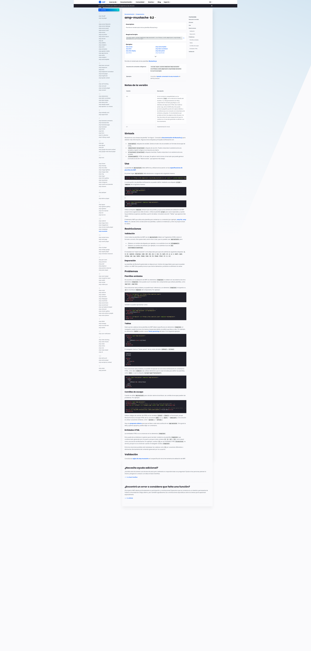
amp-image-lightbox (104, 170)
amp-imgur (102, 176)
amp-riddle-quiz (103, 284)
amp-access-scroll (104, 30)
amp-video (102, 344)
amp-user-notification (105, 333)
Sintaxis (191, 22)
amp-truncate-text (104, 325)
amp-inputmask (103, 180)
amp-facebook (103, 127)
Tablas (191, 43)
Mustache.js (153, 61)
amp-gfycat (102, 145)
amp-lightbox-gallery (104, 206)
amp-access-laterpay (104, 26)
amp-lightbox (102, 208)
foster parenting (154, 331)
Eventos (151, 2)
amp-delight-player (104, 104)
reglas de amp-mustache (140, 458)
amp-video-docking (104, 339)
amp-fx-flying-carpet (104, 137)
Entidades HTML (194, 48)
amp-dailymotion (103, 96)
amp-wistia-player (104, 360)
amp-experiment (103, 114)
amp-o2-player (103, 247)
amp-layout (102, 204)
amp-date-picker (103, 102)
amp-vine (101, 348)
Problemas (191, 37)
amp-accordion (103, 34)
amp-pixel (101, 264)
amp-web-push (103, 358)
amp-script (102, 290)
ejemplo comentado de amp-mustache (168, 76)
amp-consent (102, 90)
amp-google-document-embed (107, 149)
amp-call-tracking (103, 84)
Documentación (126, 2)
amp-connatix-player (104, 88)
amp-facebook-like (104, 122)
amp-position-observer (105, 268)
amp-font (101, 131)
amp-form (101, 133)
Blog (159, 2)
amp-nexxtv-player (104, 241)
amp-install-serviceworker (106, 184)
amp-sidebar (102, 294)
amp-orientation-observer (106, 253)
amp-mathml (102, 221)
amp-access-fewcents (104, 24)
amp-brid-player (103, 73)
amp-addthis (102, 43)
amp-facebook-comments (106, 120)
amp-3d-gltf (102, 16)
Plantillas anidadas (194, 40)
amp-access (102, 32)
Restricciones (192, 28)
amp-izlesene (102, 186)
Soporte (166, 2)
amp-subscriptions (104, 315)
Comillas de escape (194, 45)
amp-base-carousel (104, 65)
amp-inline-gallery (104, 178)
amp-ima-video (103, 168)
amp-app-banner (103, 53)
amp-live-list (102, 215)
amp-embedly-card (104, 112)
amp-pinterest (103, 262)
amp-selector (102, 292)
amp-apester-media (104, 51)
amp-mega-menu (103, 223)
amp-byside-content (104, 78)
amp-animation (103, 49)
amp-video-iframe (104, 342)
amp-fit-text (102, 129)
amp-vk (101, 352)
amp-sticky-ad (102, 309)
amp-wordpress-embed (105, 362)
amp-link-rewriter (103, 210)
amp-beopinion (103, 67)
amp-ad (101, 40)
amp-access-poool (104, 28)
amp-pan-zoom (103, 260)
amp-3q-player (103, 18)
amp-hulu (101, 157)
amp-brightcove (103, 76)
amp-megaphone (103, 225)
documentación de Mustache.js (172, 137)
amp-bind (101, 69)
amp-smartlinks (103, 301)
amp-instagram (103, 182)
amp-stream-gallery (104, 311)
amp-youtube (102, 370)
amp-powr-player (103, 270)
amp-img (101, 174)
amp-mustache (103, 231)
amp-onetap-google (104, 249)
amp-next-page (103, 239)
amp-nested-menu (104, 237)
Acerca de (112, 2)
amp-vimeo (102, 346)
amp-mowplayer (103, 229)
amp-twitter (102, 327)
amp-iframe (102, 163)
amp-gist (101, 147)
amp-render (102, 282)
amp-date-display (103, 100)
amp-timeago (102, 323)
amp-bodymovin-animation (106, 71)
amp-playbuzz (103, 266)
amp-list (101, 213)
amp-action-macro (104, 36)
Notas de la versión (194, 19)
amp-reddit (102, 280)
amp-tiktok (102, 321)
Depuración (192, 34)
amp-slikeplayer (103, 298)
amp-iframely (102, 165)
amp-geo (101, 143)
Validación (192, 31)
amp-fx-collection (103, 135)
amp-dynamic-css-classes (106, 106)
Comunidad (140, 2)
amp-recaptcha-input (104, 278)
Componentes (140, 14)
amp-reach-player (104, 276)
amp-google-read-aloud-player (107, 151)
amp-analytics (102, 45)
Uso (190, 25)
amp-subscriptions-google (106, 313)
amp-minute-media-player (106, 227)
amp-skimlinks (103, 296)
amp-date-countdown (105, 98)
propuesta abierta (136, 423)
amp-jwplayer (102, 192)
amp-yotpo (102, 368)
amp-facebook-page (104, 125)
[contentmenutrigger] (200, 17)
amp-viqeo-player (103, 350)
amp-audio (102, 55)
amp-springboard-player (105, 307)
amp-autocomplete (104, 59)
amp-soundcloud (103, 305)
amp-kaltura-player (104, 198)
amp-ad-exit (102, 38)
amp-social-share (103, 303)
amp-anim (101, 47)
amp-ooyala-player (104, 251)
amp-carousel (102, 86)
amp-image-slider (104, 172)
